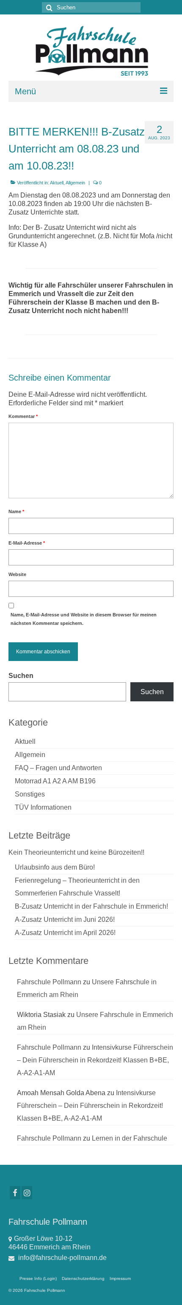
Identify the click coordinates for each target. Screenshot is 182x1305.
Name (16, 511)
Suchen (20, 675)
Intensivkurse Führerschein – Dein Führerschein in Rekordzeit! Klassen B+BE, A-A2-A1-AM (95, 1060)
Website (17, 574)
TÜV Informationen (43, 807)
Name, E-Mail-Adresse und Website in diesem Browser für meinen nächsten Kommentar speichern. (84, 619)
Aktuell (56, 182)
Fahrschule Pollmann (49, 982)
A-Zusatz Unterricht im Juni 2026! (65, 919)
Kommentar (23, 416)
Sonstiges (30, 794)
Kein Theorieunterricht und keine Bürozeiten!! (76, 852)
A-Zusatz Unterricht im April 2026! (65, 932)
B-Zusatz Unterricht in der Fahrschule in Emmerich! (91, 906)
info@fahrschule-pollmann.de (62, 1257)
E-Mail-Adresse (26, 542)
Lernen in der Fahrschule (129, 1138)
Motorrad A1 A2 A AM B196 (55, 781)
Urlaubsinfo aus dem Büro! (55, 867)
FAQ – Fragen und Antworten (58, 767)
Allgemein (75, 182)
